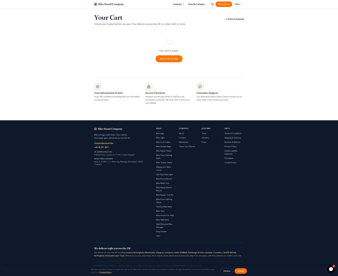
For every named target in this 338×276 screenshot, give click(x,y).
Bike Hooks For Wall (165, 215)
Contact (182, 138)
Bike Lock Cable (163, 142)
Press (204, 142)
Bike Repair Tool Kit (164, 195)
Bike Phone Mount (164, 179)
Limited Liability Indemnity (230, 152)
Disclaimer (228, 158)
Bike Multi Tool (162, 183)
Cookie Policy (230, 162)
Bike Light (160, 138)
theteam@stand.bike (103, 143)
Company (177, 4)
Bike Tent (160, 211)
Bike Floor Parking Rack (164, 156)
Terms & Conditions (232, 133)
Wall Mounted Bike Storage (164, 225)
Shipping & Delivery (232, 138)
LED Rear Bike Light (164, 174)
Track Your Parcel (187, 146)
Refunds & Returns (232, 142)
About (181, 133)
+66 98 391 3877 (101, 147)
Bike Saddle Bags (163, 146)
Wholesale (183, 142)
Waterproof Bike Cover (163, 168)
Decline (227, 271)
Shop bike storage (169, 58)
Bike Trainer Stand (164, 162)
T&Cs (237, 4)
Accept (241, 271)
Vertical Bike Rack (164, 206)
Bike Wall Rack (162, 220)
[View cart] (212, 4)
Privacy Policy (230, 146)
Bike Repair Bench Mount (164, 189)
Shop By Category (196, 4)
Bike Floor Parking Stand (164, 201)
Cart (158, 236)
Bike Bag (160, 133)
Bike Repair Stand (163, 151)
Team (204, 133)
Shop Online (223, 4)
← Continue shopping (234, 19)
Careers (205, 138)
